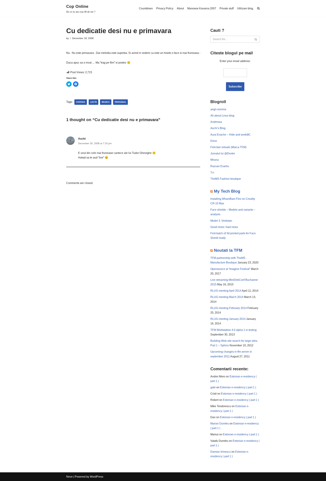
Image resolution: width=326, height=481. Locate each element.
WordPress (96, 476)
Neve (69, 476)
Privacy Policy (164, 8)
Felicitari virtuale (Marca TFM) (228, 147)
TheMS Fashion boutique (225, 178)
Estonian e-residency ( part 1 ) (238, 387)
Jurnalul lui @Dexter (222, 153)
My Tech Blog (227, 191)
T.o (212, 172)
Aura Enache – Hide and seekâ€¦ (230, 134)
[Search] (256, 39)
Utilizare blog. (245, 8)
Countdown (146, 8)
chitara (80, 102)
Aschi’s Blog (217, 128)
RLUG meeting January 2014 (228, 318)
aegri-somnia (218, 109)
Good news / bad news (224, 227)
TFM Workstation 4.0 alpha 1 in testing (233, 329)
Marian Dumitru (219, 423)
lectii (93, 102)
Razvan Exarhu (219, 166)
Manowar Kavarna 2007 (201, 8)
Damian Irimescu (220, 451)
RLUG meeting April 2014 (225, 290)
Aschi (82, 138)
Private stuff (227, 8)
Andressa (216, 121)
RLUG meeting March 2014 (226, 297)
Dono (213, 140)
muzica (106, 102)
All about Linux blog (222, 115)
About (180, 8)
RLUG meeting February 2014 (228, 308)
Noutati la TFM (228, 250)
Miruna (214, 159)
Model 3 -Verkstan (221, 220)
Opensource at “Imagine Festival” (230, 269)
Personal (120, 102)
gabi (213, 387)
